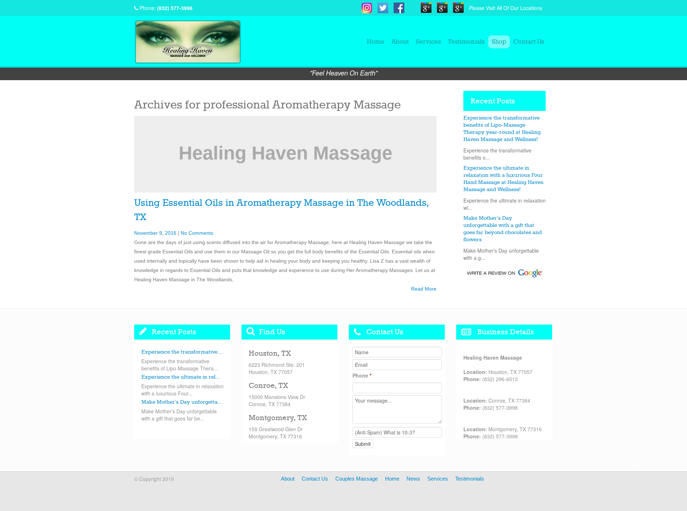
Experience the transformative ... (182, 352)
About (400, 42)
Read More (424, 289)
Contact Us (528, 42)
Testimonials (466, 42)
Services (428, 42)
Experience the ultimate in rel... (180, 377)
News (413, 479)
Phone (361, 375)
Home (375, 42)
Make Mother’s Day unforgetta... (181, 402)
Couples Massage (356, 479)
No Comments (197, 233)
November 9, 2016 (155, 233)
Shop (499, 42)
